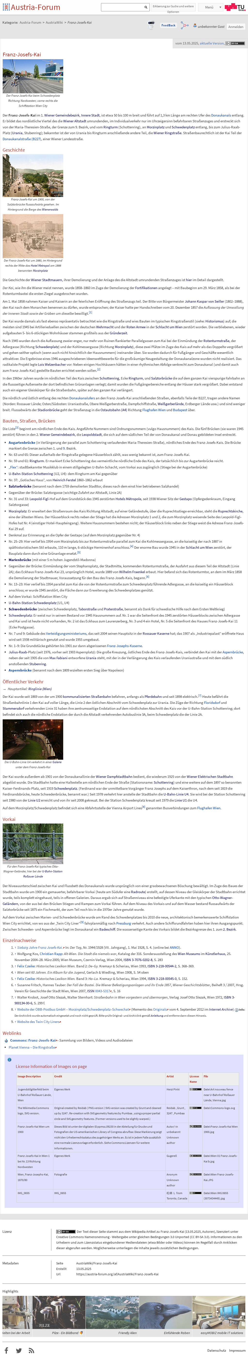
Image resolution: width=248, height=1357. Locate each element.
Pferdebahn (153, 696)
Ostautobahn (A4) (114, 410)
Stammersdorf (13, 708)
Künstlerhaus (215, 953)
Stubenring (37, 664)
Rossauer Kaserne (156, 633)
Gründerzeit (118, 333)
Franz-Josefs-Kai (172, 1231)
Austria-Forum (35, 7)
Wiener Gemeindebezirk (61, 115)
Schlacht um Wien (169, 327)
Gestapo (185, 498)
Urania (17, 133)
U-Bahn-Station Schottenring (31, 473)
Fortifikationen (146, 287)
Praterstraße (113, 609)
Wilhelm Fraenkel (132, 571)
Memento (139, 1009)
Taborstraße (87, 609)
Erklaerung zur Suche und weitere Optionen (173, 7)
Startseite (6, 7)
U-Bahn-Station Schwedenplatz (32, 602)
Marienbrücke (20, 559)
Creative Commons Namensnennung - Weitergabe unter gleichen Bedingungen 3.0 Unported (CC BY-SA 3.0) (132, 1237)
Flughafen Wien (154, 410)
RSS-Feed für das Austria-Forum (31, 1351)
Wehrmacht (105, 327)
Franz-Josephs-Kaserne (124, 645)
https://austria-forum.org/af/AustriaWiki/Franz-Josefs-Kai (117, 1274)
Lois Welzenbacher (52, 364)
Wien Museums (189, 953)
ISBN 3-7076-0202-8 (138, 959)
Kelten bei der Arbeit (15, 1333)
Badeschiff (107, 929)
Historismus (214, 321)
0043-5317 (102, 991)
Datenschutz (216, 1350)
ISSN (90, 991)
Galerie (57, 762)
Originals (160, 1009)
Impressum (237, 1350)
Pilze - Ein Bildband (65, 1333)
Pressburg (123, 923)
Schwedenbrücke (23, 609)
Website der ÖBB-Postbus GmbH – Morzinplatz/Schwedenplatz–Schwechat (73, 1009)
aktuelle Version (212, 43)
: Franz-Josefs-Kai (32, 1040)
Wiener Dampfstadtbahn (114, 776)
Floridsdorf (212, 702)
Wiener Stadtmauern (46, 279)
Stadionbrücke (49, 410)
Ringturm (110, 127)
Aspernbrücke (233, 652)
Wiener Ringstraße (167, 133)
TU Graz (235, 7)
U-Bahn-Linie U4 (175, 794)
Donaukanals (221, 115)
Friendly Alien (127, 1333)
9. (64, 448)
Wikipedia (139, 1231)
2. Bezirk (229, 929)
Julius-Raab (18, 652)
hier (189, 279)
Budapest (180, 410)
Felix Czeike (26, 966)
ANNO (174, 947)
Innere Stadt (90, 115)
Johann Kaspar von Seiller (204, 301)
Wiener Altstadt (74, 121)
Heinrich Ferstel (64, 480)
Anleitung (157, 1015)
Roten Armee (136, 327)
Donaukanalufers (82, 398)
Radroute (138, 892)
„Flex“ (13, 467)
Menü (209, 7)
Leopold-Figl (39, 498)
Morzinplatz (155, 127)
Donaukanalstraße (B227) (22, 139)
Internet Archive (221, 1009)
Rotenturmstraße (216, 340)
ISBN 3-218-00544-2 (161, 966)
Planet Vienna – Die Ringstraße (32, 1047)
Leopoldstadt (92, 434)
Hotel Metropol (40, 265)
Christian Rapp (51, 953)
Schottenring (109, 378)
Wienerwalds (50, 209)
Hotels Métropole (128, 498)
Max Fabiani (58, 658)
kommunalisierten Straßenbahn (87, 696)
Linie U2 (34, 800)
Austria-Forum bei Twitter (19, 1351)
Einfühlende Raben (177, 1333)
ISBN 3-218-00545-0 (162, 978)
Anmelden (235, 26)
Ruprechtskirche (230, 511)
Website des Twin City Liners (38, 1021)
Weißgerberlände (171, 403)
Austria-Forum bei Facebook (6, 1351)
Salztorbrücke (161, 378)
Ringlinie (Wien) (40, 688)
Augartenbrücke (22, 442)
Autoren (208, 1231)
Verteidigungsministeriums (66, 633)
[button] (168, 25)
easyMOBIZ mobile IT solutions (222, 1333)
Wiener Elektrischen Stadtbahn (210, 776)
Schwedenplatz (183, 127)
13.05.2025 (193, 1231)
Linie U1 (181, 800)
